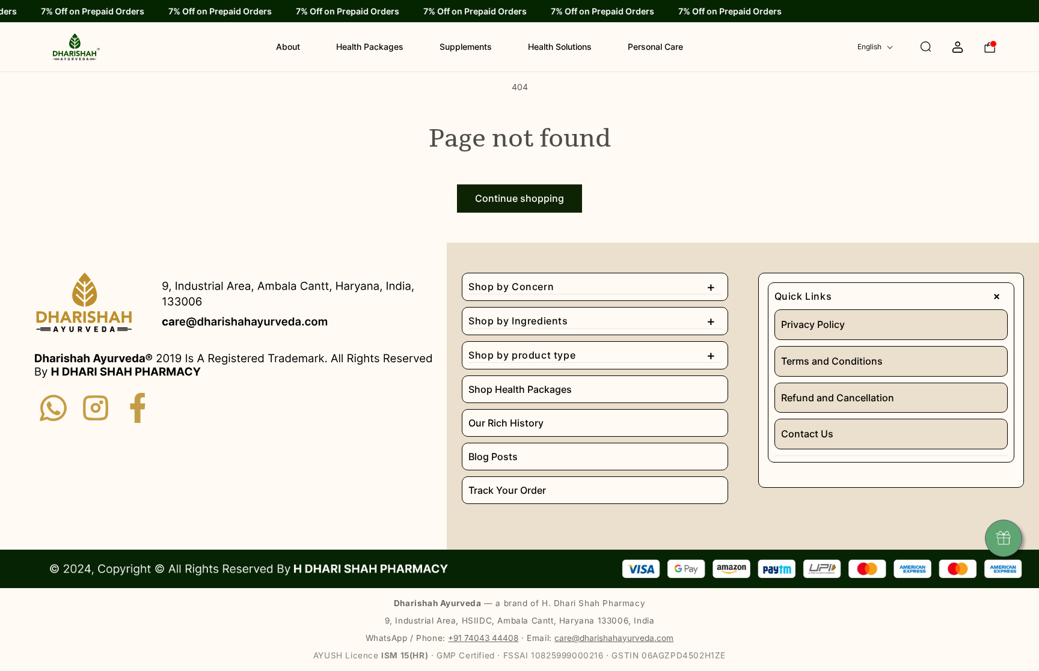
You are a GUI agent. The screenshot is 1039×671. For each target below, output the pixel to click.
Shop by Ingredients (591, 321)
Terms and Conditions (832, 361)
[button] (914, 47)
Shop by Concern (591, 286)
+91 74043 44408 (483, 638)
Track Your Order (507, 490)
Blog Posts (493, 457)
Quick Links (890, 296)
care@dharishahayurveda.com (613, 638)
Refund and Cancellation (837, 398)
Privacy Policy (813, 324)
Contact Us (807, 434)
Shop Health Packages (520, 389)
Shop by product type (591, 355)
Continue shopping (519, 198)
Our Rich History (506, 423)
